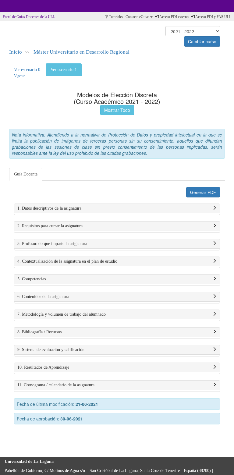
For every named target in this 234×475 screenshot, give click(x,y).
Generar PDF (203, 192)
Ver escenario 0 (27, 72)
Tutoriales (115, 17)
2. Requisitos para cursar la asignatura (50, 226)
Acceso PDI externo (174, 17)
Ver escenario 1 (64, 69)
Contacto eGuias (138, 17)
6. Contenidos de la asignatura (43, 296)
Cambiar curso (202, 41)
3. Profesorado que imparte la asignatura (52, 243)
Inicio (15, 52)
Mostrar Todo (117, 110)
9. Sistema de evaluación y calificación (50, 349)
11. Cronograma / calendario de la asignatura (55, 385)
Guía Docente (25, 174)
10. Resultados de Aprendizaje (43, 367)
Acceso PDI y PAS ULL (213, 17)
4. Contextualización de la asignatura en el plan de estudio (67, 261)
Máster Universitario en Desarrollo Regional (81, 52)
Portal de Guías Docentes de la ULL (29, 17)
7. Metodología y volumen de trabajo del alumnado (61, 314)
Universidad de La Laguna (21, 6)
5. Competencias (31, 279)
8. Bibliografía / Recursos (39, 332)
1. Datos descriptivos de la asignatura (49, 208)
